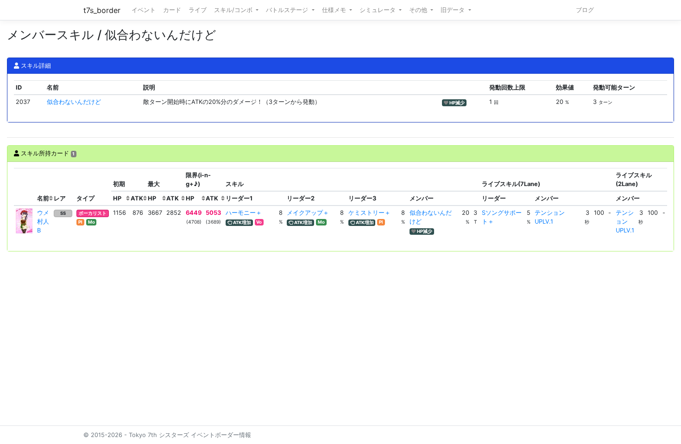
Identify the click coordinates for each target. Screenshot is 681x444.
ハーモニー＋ (244, 212)
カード (172, 9)
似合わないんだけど (74, 101)
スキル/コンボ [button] (234, 9)
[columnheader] (24, 187)
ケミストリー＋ (369, 212)
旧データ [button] (454, 9)
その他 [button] (419, 9)
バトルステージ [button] (288, 9)
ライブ (198, 9)
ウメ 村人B (46, 221)
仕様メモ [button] (335, 9)
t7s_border (101, 10)
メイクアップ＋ (308, 212)
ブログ (585, 9)
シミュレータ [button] (378, 9)
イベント (144, 9)
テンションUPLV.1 (625, 221)
